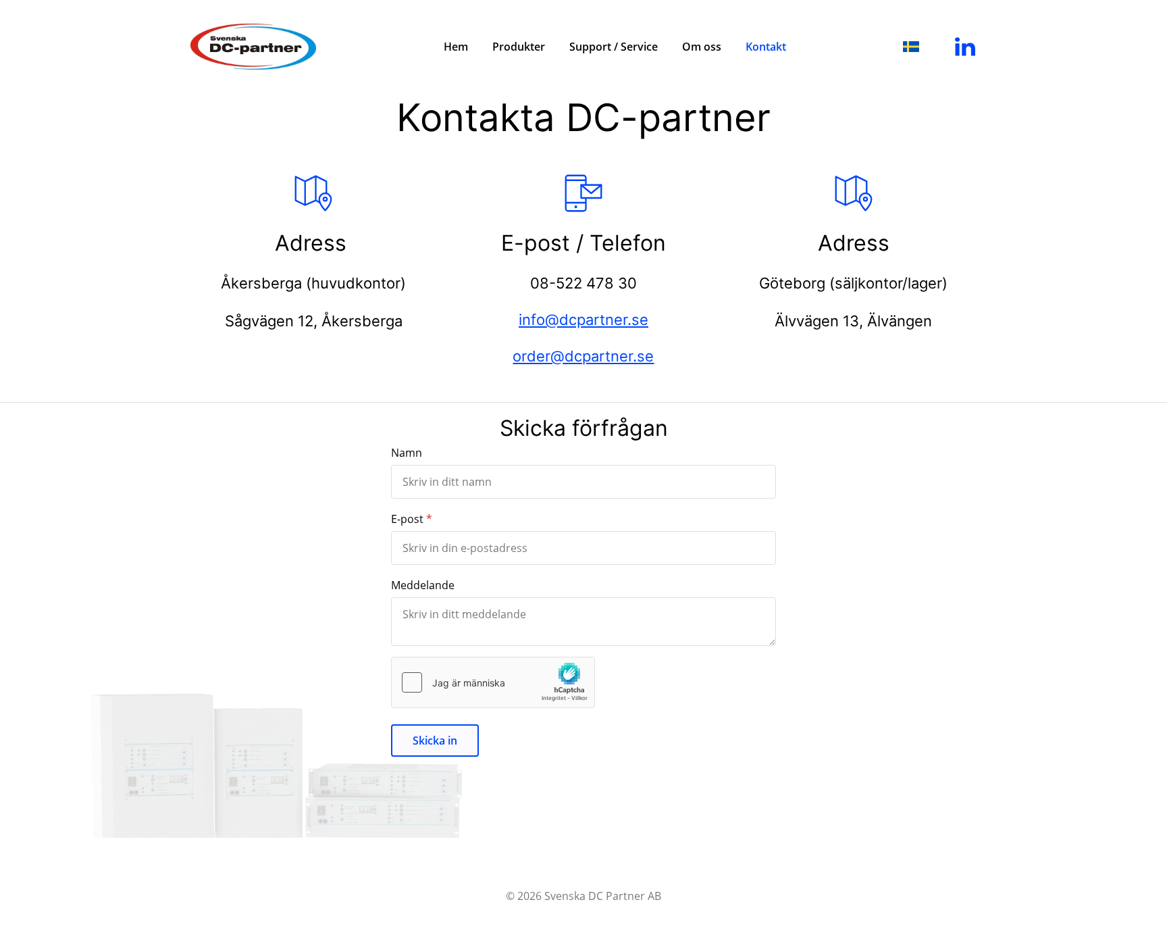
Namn (406, 452)
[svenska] (911, 47)
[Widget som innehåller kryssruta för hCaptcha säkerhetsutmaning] (493, 682)
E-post (407, 518)
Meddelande (423, 585)
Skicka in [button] (435, 740)
